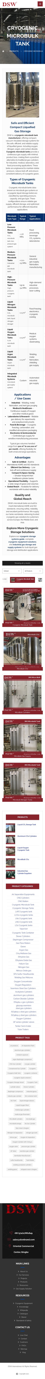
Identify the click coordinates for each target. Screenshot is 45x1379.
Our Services (24, 1275)
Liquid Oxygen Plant (22, 1105)
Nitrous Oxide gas (23, 971)
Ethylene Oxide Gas (23, 960)
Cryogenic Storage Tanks (23, 908)
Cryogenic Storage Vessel (15, 1082)
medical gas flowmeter (22, 1114)
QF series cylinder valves (23, 1022)
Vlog (24, 1352)
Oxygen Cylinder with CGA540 (22, 1142)
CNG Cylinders (23, 898)
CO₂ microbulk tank (11, 238)
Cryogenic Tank (32, 1082)
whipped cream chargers (29, 1169)
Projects (24, 1278)
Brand (23, 1317)
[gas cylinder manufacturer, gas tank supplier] (9, 4)
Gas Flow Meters (23, 943)
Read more (24, 613)
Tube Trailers (23, 1029)
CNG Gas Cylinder (15, 1064)
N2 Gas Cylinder (30, 1123)
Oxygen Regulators (23, 985)
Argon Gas (23, 950)
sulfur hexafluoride (16, 1160)
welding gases (12, 1169)
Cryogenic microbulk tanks (18, 152)
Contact (24, 1339)
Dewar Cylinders (23, 936)
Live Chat (24, 1335)
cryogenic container (30, 1073)
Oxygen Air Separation (28, 1137)
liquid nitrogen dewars (27, 1101)
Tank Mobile (30, 1160)
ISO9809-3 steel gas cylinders (23, 1015)
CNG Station (23, 901)
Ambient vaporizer (22, 1055)
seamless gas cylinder (27, 1151)
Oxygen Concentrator (23, 981)
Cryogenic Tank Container (23, 933)
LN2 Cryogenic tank (23, 918)
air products (14, 1046)
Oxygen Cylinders (23, 1019)
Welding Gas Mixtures (23, 977)
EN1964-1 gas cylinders (24, 1002)
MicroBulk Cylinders (16, 1119)
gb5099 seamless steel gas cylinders (24, 1006)
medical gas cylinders (22, 1110)
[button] (40, 3)
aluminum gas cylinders (24, 995)
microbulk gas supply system (11, 384)
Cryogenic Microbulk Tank (23, 905)
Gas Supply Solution (24, 1289)
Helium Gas (24, 964)
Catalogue (24, 1314)
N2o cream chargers (22, 1128)
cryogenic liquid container (22, 1078)
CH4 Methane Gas (23, 953)
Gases (23, 946)
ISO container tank (31, 1096)
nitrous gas (13, 1137)
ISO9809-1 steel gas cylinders (23, 1012)
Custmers (24, 1342)
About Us (24, 1271)
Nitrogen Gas (23, 967)
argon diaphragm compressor (22, 1059)
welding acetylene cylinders (22, 1165)
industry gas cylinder (14, 1096)
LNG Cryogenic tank (23, 922)
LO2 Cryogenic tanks (23, 925)
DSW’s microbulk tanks (17, 503)
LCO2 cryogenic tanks (23, 915)
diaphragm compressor (15, 1091)
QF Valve (13, 1151)
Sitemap (24, 1349)
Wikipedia (24, 1310)
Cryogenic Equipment (24, 1303)
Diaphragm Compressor (23, 940)
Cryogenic (32, 1068)
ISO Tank (13, 1101)
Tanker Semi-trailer (23, 1026)
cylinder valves (15, 1087)
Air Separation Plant (28, 1046)
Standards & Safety (23, 1321)
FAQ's (24, 1346)
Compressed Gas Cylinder (17, 1068)
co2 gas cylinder (30, 1064)
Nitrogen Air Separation (15, 1133)
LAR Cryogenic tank (23, 912)
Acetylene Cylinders (23, 992)
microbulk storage (15, 1123)
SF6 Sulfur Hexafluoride (24, 974)
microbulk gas (30, 1119)
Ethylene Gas (23, 957)
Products (23, 1282)
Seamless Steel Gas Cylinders (23, 988)
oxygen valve (13, 1146)
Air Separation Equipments (23, 894)
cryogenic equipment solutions (22, 542)
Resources (24, 1285)
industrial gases (32, 1091)
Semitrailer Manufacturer (22, 1155)
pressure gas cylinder (28, 1146)
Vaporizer (24, 929)
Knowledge (23, 1307)
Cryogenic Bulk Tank (14, 1073)
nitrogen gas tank (31, 1133)
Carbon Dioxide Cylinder (23, 999)
